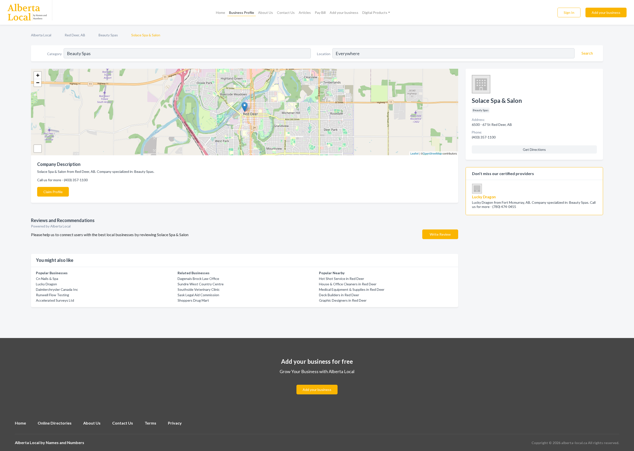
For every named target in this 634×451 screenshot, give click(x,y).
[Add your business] (317, 383)
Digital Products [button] (374, 12)
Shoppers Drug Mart (193, 300)
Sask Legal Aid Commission (198, 295)
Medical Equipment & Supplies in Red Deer (351, 289)
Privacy (175, 423)
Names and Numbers (65, 442)
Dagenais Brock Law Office (198, 278)
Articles (305, 12)
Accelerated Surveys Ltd (55, 300)
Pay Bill (320, 12)
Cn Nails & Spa (47, 278)
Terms (150, 423)
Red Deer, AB (75, 35)
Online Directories (55, 423)
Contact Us (286, 12)
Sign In (569, 12)
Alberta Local (41, 35)
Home (220, 12)
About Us (265, 12)
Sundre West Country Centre (201, 284)
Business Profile (241, 12)
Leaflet (414, 153)
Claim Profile (53, 192)
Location (323, 54)
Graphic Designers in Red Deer (343, 300)
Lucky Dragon (46, 284)
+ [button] (37, 75)
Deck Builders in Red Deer (339, 295)
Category (54, 54)
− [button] (37, 83)
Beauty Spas (108, 35)
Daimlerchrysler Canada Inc (57, 289)
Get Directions (534, 149)
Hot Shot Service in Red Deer (341, 278)
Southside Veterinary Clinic (199, 289)
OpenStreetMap (432, 153)
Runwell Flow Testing (52, 295)
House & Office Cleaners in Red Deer (347, 284)
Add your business (344, 12)
